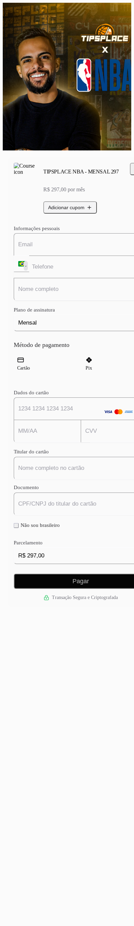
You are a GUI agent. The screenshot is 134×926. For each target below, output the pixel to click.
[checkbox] (16, 525)
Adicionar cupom (66, 207)
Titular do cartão (31, 451)
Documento (26, 487)
